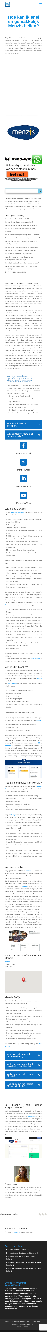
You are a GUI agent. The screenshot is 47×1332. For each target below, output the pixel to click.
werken (28, 871)
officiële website (17, 512)
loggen (38, 720)
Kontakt (14, 1324)
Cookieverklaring (26, 1324)
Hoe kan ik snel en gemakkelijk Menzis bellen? (21, 225)
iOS (38, 743)
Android (8, 745)
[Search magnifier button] (40, 191)
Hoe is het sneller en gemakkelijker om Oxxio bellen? (23, 234)
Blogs (13, 815)
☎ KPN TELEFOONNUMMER (15, 272)
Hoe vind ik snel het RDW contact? (17, 219)
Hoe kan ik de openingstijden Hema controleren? (21, 247)
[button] (24, 980)
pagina (25, 886)
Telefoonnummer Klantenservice (17, 1321)
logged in (17, 1232)
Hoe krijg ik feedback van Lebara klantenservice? (22, 263)
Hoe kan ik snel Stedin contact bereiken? (19, 222)
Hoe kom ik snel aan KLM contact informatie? (20, 250)
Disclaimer (36, 1321)
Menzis (7, 961)
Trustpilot (31, 1116)
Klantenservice (22, 1327)
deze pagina (9, 605)
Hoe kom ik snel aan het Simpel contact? (19, 254)
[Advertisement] (23, 79)
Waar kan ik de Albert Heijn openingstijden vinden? (22, 238)
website (39, 678)
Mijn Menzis (12, 683)
